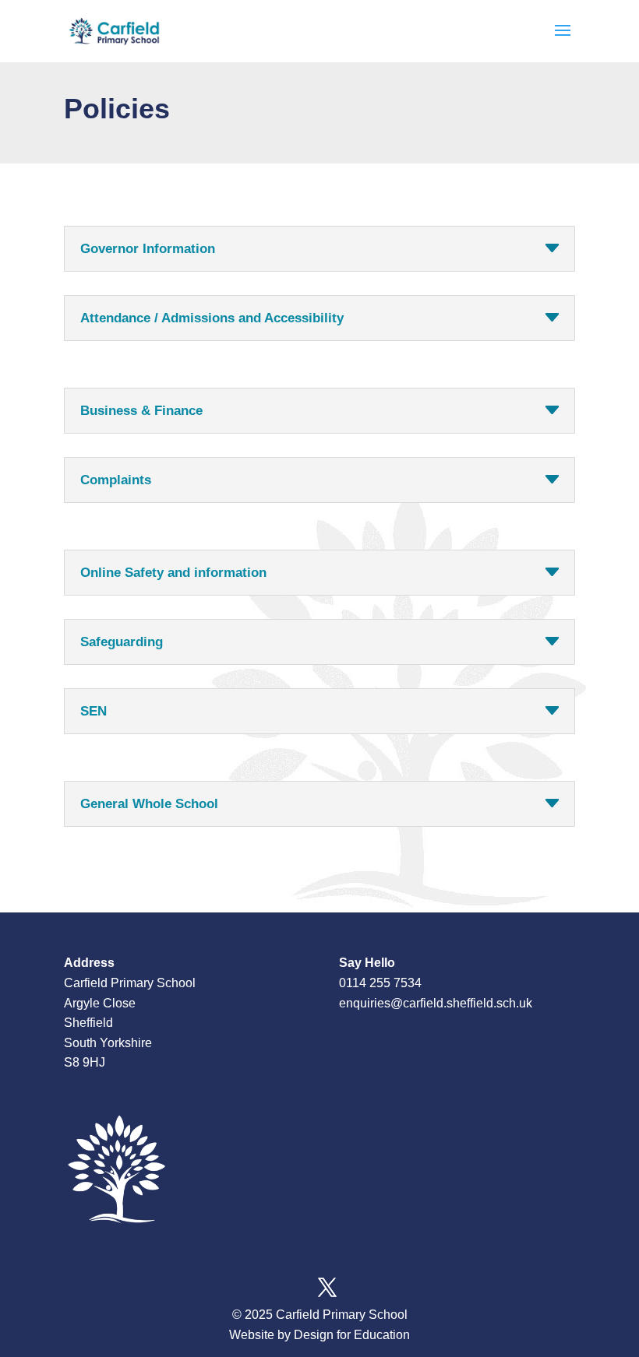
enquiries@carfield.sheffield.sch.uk (435, 1003)
